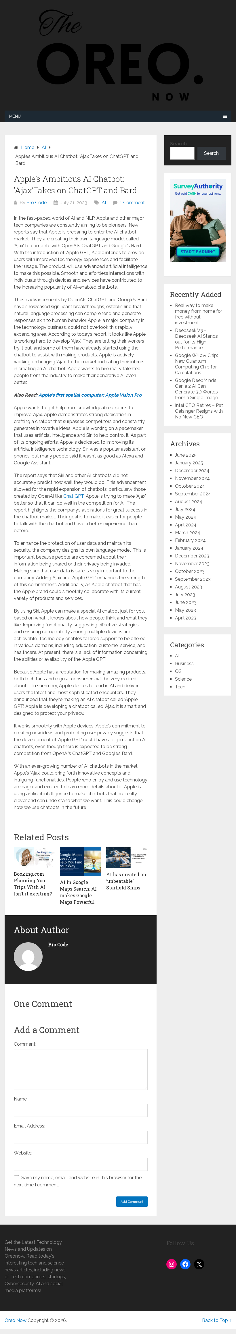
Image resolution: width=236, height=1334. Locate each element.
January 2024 (189, 548)
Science (183, 679)
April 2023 (185, 618)
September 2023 (193, 579)
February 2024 (190, 540)
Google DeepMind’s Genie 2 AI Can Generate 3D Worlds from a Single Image (196, 389)
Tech (180, 687)
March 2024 (187, 532)
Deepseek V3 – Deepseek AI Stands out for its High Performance (196, 339)
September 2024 (193, 494)
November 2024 (192, 478)
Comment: (25, 1044)
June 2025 (186, 455)
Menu (15, 116)
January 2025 (189, 463)
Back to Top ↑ (216, 1320)
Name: (21, 1099)
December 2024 (192, 470)
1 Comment (132, 202)
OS (178, 671)
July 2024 (185, 509)
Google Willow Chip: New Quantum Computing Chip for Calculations (196, 364)
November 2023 (192, 563)
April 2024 (186, 525)
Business (184, 663)
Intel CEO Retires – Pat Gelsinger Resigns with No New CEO (199, 411)
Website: (23, 1153)
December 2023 (192, 556)
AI (104, 202)
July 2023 (185, 594)
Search (178, 143)
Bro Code (36, 202)
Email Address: (29, 1126)
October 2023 (190, 571)
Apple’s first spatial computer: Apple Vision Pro (90, 395)
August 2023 (188, 587)
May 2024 (185, 517)
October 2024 (190, 486)
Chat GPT (73, 496)
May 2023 (185, 610)
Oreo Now (15, 1320)
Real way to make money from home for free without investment (198, 314)
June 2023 (186, 602)
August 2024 (188, 501)
